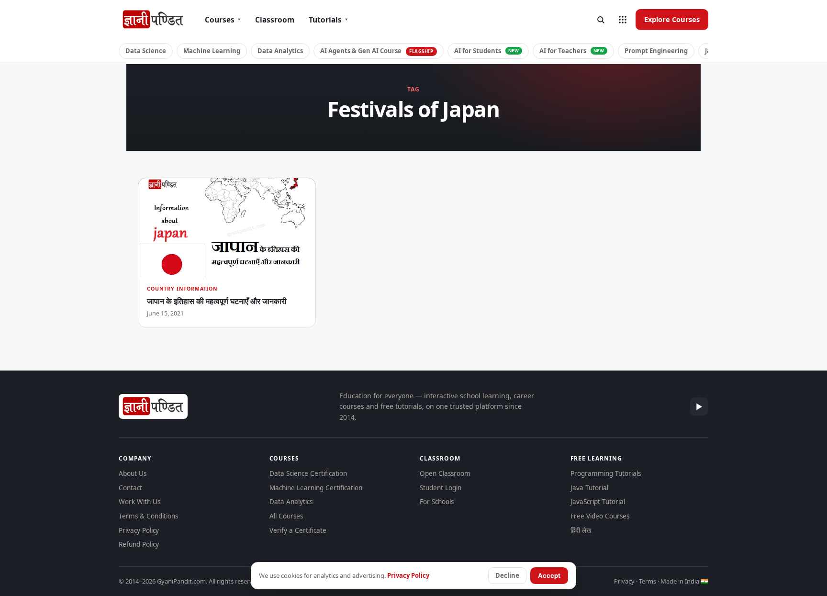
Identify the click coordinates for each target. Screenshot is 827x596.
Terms (647, 581)
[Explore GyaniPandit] (623, 20)
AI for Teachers (571, 50)
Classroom (274, 19)
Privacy (624, 581)
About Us (132, 473)
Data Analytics (280, 50)
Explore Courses (672, 19)
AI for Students (486, 50)
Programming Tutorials (605, 473)
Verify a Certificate (297, 530)
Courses (223, 19)
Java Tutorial (589, 488)
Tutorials (328, 19)
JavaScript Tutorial (597, 501)
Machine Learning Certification (315, 488)
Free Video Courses (599, 516)
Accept (549, 575)
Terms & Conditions (148, 516)
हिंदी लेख (581, 530)
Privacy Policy (139, 530)
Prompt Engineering (656, 50)
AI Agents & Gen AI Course (377, 50)
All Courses (286, 516)
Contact (130, 488)
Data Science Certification (308, 473)
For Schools (437, 501)
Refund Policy (139, 544)
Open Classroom (445, 473)
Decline (507, 575)
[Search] (601, 20)
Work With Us (139, 501)
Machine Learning (211, 50)
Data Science (145, 50)
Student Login (440, 488)
